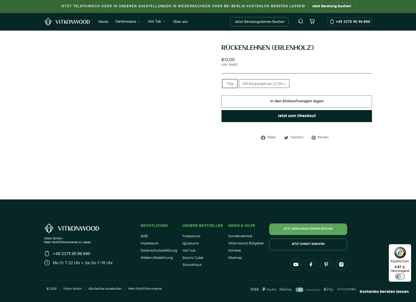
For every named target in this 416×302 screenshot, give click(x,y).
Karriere (234, 250)
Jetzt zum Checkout (297, 116)
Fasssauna (191, 236)
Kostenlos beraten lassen (384, 292)
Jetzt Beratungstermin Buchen (259, 22)
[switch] (400, 276)
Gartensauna (126, 21)
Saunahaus (192, 265)
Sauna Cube (192, 258)
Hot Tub (154, 21)
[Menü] (408, 247)
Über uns (180, 22)
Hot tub (188, 250)
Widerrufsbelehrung (157, 258)
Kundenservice (240, 236)
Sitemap (235, 258)
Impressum (150, 243)
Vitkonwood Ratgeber (246, 243)
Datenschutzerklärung (159, 250)
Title (230, 83)
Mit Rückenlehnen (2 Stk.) (264, 83)
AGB (144, 236)
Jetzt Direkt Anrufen (308, 244)
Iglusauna (190, 243)
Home (103, 22)
